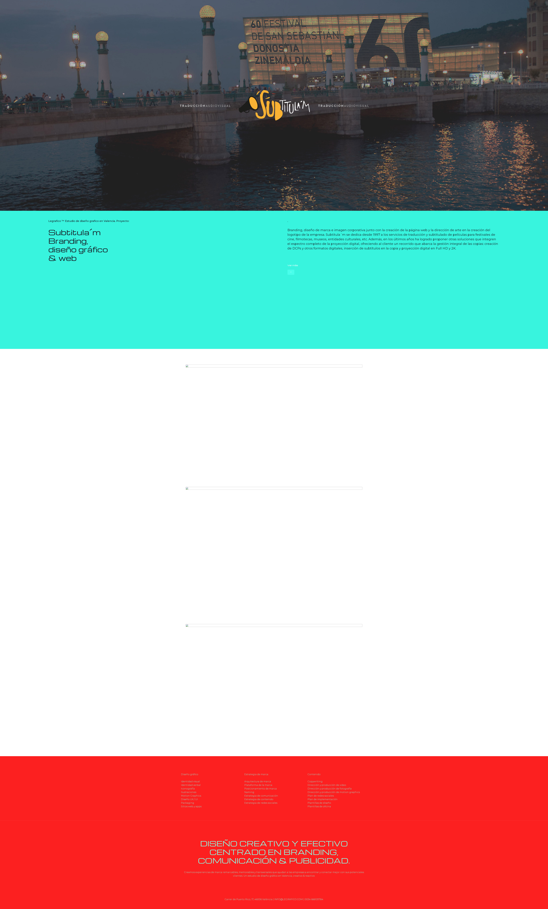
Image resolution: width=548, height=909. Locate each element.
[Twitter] (264, 904)
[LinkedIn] (275, 904)
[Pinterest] (279, 904)
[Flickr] (272, 904)
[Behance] (287, 904)
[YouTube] (268, 904)
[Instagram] (283, 904)
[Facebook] (260, 904)
